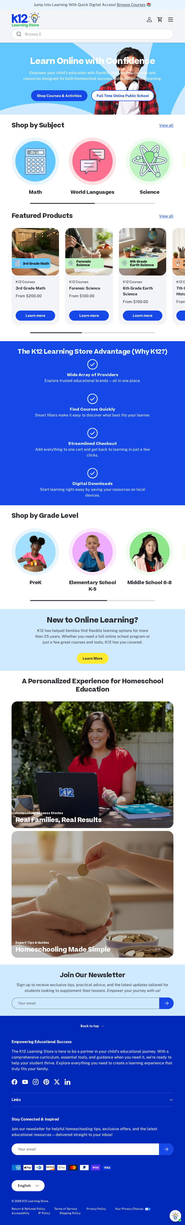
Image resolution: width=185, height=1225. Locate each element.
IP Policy (44, 1213)
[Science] (149, 161)
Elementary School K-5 (92, 586)
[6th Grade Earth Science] (142, 251)
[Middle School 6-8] (149, 551)
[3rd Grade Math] (35, 251)
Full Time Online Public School (123, 96)
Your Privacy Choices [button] (129, 1209)
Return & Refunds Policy (28, 1209)
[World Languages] (92, 161)
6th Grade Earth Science (138, 291)
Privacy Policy (96, 1209)
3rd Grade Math (30, 288)
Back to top (90, 1026)
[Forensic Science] (88, 251)
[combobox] (92, 34)
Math (35, 192)
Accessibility (20, 1213)
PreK (35, 582)
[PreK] (35, 551)
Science (149, 192)
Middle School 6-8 (149, 582)
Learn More (93, 658)
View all (166, 125)
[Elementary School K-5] (92, 551)
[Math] (35, 161)
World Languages (92, 192)
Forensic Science (84, 288)
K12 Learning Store (35, 1201)
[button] (160, 19)
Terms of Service (65, 1209)
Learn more (35, 315)
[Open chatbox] (175, 1216)
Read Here (146, 4)
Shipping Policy (69, 1213)
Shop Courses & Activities (59, 96)
